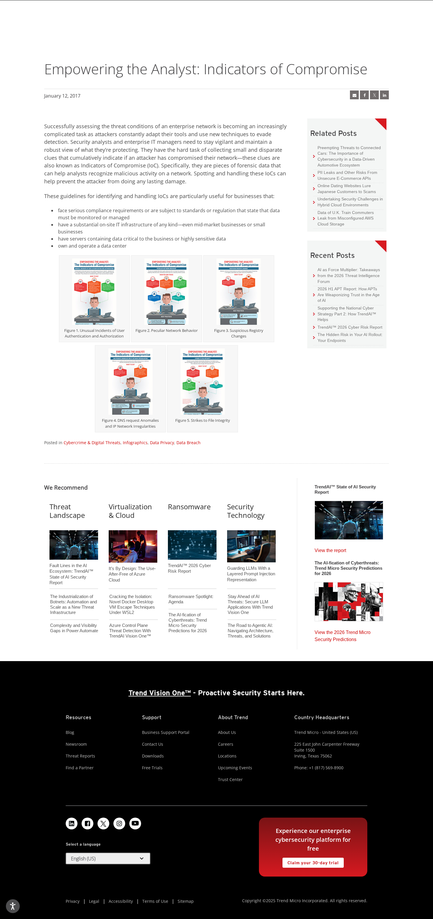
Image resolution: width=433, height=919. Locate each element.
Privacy (73, 901)
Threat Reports (80, 756)
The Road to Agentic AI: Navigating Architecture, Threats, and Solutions (250, 630)
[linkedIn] (384, 94)
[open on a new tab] (103, 823)
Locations (227, 756)
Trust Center (230, 779)
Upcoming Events (235, 767)
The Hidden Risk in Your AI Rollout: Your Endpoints (348, 337)
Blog (70, 732)
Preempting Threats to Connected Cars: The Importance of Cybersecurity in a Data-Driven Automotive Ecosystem (347, 156)
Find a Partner (80, 767)
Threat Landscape (67, 511)
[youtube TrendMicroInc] (135, 823)
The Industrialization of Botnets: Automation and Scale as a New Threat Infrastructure (73, 604)
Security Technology (246, 511)
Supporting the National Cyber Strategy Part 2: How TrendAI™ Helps (344, 313)
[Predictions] (349, 600)
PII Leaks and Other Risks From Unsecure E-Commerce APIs (345, 175)
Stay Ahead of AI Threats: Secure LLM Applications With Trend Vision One (250, 604)
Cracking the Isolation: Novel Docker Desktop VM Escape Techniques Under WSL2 (132, 604)
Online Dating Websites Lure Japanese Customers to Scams (344, 188)
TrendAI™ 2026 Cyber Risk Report (350, 327)
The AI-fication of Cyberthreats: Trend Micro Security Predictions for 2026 (187, 622)
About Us (227, 732)
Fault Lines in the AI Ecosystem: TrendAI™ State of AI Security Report (71, 564)
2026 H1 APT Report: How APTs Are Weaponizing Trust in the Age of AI (346, 294)
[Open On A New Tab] (374, 94)
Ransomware (189, 506)
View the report (330, 549)
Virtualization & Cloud (130, 511)
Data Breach (188, 442)
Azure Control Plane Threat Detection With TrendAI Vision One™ (130, 630)
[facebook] (364, 94)
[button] (108, 858)
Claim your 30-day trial (310, 861)
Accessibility (121, 901)
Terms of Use (155, 901)
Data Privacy (162, 442)
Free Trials (152, 767)
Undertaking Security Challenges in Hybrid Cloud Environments (348, 201)
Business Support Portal (165, 732)
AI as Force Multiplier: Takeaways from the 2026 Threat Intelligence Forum (346, 275)
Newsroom (76, 744)
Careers (225, 744)
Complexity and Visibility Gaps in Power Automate (74, 628)
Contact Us (152, 744)
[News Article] (349, 518)
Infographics (135, 442)
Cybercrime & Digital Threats (92, 442)
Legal (94, 901)
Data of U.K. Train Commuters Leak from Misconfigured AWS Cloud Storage (343, 218)
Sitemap (186, 901)
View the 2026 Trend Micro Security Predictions (343, 634)
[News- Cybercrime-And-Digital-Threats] (354, 94)
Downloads (153, 756)
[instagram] (119, 823)
